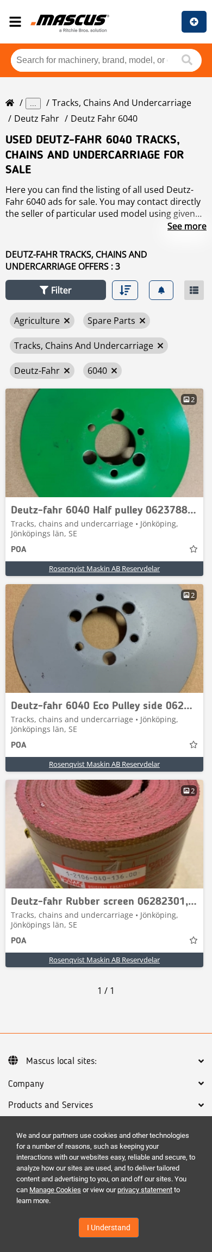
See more (187, 226)
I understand (108, 1227)
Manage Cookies (55, 1190)
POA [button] (18, 550)
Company (25, 1084)
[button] (55, 290)
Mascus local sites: (61, 1061)
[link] (104, 443)
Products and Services (50, 1105)
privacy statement (144, 1190)
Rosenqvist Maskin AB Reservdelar (104, 568)
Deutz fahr (36, 118)
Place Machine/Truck (194, 22)
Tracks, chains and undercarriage (121, 103)
